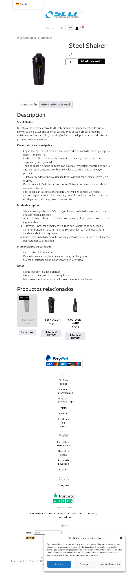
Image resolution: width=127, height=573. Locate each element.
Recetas (63, 413)
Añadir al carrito (91, 61)
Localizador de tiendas (64, 422)
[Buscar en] (62, 28)
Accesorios (30, 37)
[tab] (29, 104)
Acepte (59, 564)
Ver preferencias (110, 564)
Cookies (63, 469)
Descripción (29, 104)
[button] (120, 538)
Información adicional (55, 104)
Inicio (19, 37)
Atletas (64, 407)
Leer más (27, 332)
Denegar (85, 564)
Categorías (63, 485)
